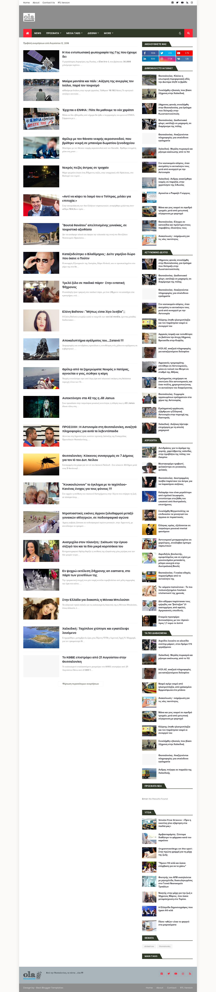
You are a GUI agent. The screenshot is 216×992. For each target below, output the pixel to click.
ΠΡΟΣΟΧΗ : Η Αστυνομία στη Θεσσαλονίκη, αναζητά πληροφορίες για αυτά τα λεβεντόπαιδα (99, 429)
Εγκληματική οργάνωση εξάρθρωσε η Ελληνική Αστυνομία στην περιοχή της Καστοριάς (173, 413)
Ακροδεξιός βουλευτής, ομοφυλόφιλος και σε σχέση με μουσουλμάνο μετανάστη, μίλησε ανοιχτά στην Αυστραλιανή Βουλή (174, 560)
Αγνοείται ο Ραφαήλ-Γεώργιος (174, 193)
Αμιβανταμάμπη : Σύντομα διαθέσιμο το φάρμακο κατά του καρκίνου (174, 837)
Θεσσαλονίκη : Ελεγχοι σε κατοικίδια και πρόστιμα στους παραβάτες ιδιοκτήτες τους (174, 224)
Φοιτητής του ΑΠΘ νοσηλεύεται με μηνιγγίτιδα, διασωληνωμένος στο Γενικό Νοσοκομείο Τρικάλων (175, 882)
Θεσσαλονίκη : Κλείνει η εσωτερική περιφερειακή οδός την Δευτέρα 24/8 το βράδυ (174, 79)
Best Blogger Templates (49, 987)
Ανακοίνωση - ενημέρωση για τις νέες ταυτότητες (174, 238)
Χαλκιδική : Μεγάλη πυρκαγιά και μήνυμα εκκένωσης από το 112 (175, 150)
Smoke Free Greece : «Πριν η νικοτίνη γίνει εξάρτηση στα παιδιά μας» (174, 823)
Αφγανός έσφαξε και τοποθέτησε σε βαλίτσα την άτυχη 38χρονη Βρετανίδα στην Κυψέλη (175, 337)
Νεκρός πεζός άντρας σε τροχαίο (85, 167)
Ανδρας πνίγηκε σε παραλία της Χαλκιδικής (175, 771)
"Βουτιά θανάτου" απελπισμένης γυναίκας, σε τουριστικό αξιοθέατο (94, 227)
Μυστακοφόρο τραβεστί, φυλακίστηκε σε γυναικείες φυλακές (172, 466)
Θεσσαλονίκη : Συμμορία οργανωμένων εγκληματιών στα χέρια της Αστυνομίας (175, 397)
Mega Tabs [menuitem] (73, 33)
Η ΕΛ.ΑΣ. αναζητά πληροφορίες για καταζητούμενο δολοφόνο (174, 350)
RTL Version (64, 2)
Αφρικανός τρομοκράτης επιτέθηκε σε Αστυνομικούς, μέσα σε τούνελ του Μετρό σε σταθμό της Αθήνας (173, 367)
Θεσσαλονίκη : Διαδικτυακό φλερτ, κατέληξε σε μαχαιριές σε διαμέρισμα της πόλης (174, 123)
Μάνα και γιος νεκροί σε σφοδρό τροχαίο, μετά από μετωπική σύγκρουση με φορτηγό (175, 210)
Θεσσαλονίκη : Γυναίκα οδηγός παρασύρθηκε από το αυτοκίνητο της (174, 575)
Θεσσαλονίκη (164, 946)
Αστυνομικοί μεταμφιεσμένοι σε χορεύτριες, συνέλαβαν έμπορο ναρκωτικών (175, 542)
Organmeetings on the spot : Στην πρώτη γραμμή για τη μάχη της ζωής (175, 851)
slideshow (149, 946)
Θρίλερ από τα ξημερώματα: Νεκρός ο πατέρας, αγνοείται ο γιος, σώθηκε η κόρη (95, 371)
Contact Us (49, 2)
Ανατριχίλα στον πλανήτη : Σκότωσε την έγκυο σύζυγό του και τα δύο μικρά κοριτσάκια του (94, 544)
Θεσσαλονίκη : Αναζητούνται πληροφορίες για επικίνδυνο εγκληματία (173, 137)
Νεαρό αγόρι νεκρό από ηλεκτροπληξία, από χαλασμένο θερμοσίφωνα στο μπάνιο (175, 686)
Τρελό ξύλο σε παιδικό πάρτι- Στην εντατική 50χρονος (93, 285)
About (36, 2)
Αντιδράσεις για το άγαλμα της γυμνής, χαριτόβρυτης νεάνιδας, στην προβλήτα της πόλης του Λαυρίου (175, 453)
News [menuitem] (37, 33)
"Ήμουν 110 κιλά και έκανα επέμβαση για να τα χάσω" (172, 865)
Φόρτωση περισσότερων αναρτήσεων (80, 683)
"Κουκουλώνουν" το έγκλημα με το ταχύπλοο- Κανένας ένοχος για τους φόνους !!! (94, 486)
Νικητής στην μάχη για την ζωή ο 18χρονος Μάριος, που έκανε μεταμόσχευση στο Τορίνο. (175, 896)
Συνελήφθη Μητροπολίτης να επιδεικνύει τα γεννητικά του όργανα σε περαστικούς (173, 514)
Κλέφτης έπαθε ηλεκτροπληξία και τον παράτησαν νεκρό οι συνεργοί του (174, 323)
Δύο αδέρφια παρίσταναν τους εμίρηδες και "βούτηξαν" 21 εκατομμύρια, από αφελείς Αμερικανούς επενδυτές (174, 606)
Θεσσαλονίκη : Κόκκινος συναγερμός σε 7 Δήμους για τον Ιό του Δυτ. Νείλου (97, 458)
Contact (172, 987)
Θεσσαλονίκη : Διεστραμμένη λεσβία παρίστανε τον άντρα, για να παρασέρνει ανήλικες (175, 481)
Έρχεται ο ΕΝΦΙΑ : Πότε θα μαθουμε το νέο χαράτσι (98, 110)
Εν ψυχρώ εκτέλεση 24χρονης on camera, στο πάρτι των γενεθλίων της (96, 573)
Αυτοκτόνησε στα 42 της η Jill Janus (88, 398)
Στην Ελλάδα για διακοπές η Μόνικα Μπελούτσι (95, 600)
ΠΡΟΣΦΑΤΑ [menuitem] (52, 33)
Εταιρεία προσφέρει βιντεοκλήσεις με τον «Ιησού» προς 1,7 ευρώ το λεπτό (173, 620)
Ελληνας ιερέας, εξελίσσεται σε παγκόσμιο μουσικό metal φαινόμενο (174, 528)
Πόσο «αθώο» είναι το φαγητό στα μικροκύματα (173, 923)
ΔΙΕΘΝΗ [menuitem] (92, 33)
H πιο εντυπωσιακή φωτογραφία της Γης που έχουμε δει (99, 54)
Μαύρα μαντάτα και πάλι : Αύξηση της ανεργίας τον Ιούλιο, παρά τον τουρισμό (98, 83)
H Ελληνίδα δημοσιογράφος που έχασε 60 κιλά (175, 909)
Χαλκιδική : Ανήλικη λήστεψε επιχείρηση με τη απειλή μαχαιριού (173, 427)
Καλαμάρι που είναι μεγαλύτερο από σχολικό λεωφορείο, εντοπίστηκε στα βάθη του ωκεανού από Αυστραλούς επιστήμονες (175, 498)
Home (26, 2)
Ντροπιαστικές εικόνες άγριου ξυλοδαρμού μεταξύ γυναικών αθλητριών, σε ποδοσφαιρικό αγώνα (97, 515)
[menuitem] (27, 33)
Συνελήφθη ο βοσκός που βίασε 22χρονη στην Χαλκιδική (175, 92)
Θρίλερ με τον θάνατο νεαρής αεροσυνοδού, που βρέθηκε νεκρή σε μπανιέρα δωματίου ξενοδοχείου (98, 141)
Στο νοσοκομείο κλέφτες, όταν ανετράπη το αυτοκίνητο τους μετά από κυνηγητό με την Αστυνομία (174, 168)
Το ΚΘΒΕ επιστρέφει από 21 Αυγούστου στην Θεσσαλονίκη (94, 659)
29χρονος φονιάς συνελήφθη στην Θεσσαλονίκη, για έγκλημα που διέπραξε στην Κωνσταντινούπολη (174, 109)
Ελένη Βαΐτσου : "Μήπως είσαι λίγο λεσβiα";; (93, 311)
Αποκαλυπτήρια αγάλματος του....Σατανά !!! (93, 340)
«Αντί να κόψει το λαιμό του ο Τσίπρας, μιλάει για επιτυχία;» (96, 198)
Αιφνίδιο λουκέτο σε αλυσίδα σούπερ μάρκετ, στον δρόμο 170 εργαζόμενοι (175, 643)
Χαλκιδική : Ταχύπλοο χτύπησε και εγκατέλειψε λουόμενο (95, 630)
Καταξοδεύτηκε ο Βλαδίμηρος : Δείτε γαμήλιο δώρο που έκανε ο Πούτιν (98, 256)
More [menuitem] (107, 33)
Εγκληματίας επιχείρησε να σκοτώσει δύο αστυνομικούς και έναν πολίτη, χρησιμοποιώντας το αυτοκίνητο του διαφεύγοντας (175, 383)
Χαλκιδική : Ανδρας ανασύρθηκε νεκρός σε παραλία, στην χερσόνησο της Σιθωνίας (175, 182)
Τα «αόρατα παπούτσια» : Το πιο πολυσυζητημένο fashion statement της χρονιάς (175, 590)
